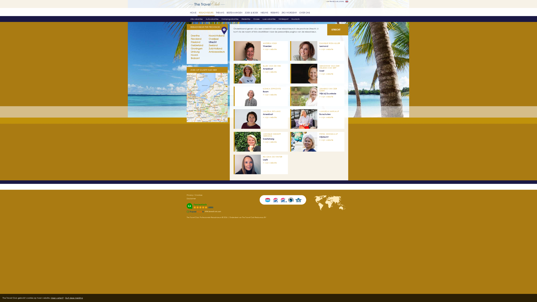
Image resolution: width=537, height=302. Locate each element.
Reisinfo (275, 12)
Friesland (195, 42)
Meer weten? (57, 298)
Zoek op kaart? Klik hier (203, 70)
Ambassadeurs (217, 51)
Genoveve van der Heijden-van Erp (329, 67)
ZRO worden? (289, 12)
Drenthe (195, 35)
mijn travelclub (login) (335, 1)
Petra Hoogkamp (328, 134)
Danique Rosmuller (329, 43)
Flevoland (196, 38)
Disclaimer (191, 198)
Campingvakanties (230, 19)
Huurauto (295, 19)
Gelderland (197, 45)
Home (193, 12)
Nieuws (264, 12)
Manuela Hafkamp (329, 111)
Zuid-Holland (215, 48)
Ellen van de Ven (272, 66)
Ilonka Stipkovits (272, 89)
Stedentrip (246, 19)
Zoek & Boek (251, 12)
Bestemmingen (234, 12)
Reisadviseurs (206, 12)
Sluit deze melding (74, 298)
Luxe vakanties (269, 19)
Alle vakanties (196, 19)
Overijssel (213, 38)
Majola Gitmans (272, 111)
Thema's (220, 12)
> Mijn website (270, 49)
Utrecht (212, 42)
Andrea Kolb (270, 43)
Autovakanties (212, 19)
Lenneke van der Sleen (328, 90)
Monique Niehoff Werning (272, 135)
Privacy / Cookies (194, 195)
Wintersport (283, 19)
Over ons (304, 12)
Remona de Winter (272, 157)
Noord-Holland (216, 35)
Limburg (195, 51)
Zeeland (213, 45)
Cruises (256, 19)
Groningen (196, 48)
